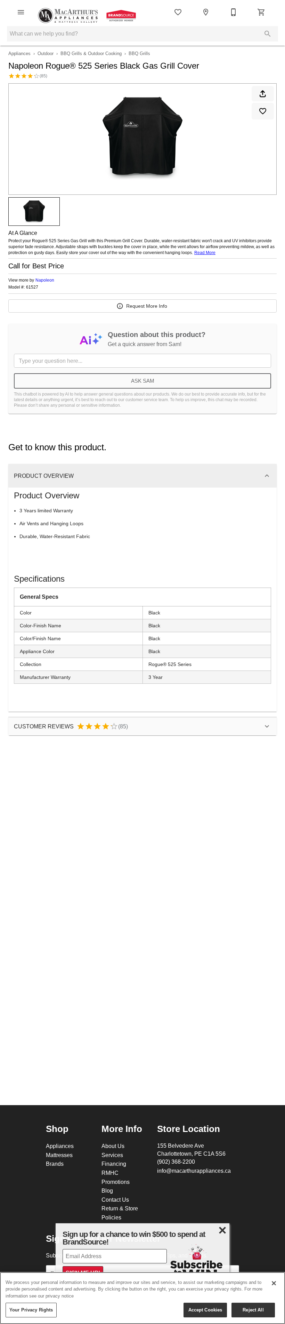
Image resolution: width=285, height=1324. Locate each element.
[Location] (205, 12)
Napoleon (44, 280)
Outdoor (46, 53)
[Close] (274, 1283)
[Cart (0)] (261, 12)
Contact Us (115, 1199)
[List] (178, 12)
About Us (112, 1146)
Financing (113, 1164)
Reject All (253, 1309)
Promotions (115, 1182)
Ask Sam (142, 381)
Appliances (19, 53)
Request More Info (146, 306)
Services (112, 1155)
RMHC (110, 1173)
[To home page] (88, 12)
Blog (107, 1190)
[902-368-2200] (233, 12)
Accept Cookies (205, 1309)
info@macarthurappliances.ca (194, 1171)
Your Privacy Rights (31, 1309)
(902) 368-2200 (176, 1161)
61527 (32, 287)
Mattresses (59, 1155)
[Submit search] (267, 34)
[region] (142, 1298)
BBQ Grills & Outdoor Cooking (91, 53)
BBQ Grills (139, 53)
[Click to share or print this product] (263, 93)
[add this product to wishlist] (263, 111)
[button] (21, 12)
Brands (55, 1164)
